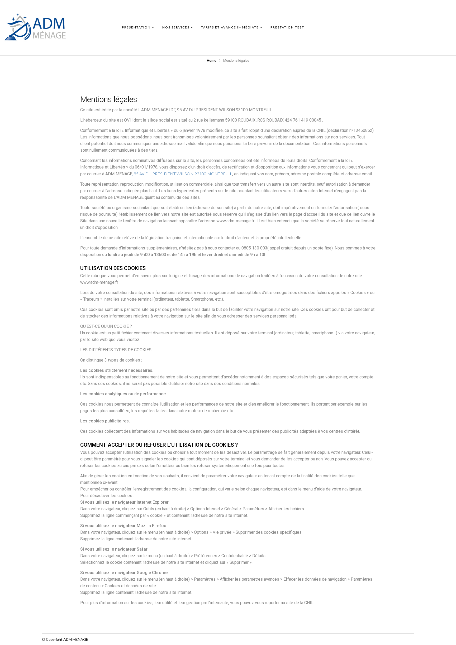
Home (211, 60)
